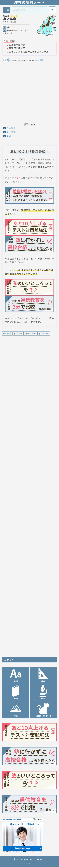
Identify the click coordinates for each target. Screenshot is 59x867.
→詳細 (40, 60)
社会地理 (8, 333)
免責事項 (39, 859)
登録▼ (6, 60)
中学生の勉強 (44, 333)
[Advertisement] (29, 91)
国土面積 (11, 132)
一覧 (7, 9)
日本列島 (11, 128)
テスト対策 (18, 333)
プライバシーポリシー (24, 859)
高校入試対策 (31, 333)
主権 (8, 136)
